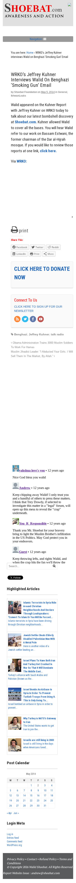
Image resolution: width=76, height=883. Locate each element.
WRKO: (22, 161)
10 (45, 790)
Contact (32, 859)
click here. (48, 151)
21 (24, 800)
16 (38, 795)
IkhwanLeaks (18, 95)
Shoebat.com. (26, 122)
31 (45, 805)
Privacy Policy (15, 859)
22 (31, 800)
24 (45, 800)
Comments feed (14, 841)
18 (51, 795)
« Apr (9, 813)
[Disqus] (42, 409)
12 (10, 795)
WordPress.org (14, 845)
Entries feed (13, 837)
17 (45, 795)
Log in (10, 834)
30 (38, 805)
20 (17, 800)
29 (31, 805)
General (62, 92)
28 (24, 805)
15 (31, 795)
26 (10, 805)
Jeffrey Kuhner (39, 334)
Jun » (16, 813)
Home (30, 52)
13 (17, 795)
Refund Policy (48, 859)
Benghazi (20, 334)
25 (51, 800)
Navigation (36, 39)
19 (10, 800)
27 (17, 805)
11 (51, 790)
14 (24, 795)
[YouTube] (40, 319)
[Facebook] (33, 319)
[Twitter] (25, 319)
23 (38, 800)
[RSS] (17, 319)
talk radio (57, 334)
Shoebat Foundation (25, 92)
